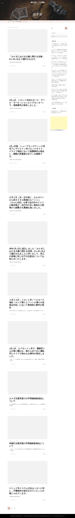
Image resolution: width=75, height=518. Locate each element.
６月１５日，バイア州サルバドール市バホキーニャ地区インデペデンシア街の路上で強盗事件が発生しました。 (59, 57)
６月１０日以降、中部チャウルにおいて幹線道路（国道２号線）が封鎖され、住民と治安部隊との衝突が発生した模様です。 (59, 97)
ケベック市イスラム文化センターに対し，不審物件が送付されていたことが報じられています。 (26, 491)
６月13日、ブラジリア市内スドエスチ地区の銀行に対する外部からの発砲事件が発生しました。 (59, 91)
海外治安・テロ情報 (37, 2)
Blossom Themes (50, 515)
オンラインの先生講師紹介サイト (57, 130)
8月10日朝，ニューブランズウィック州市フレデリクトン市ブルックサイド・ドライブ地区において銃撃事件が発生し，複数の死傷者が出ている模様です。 (27, 151)
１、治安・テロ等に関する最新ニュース (15, 54)
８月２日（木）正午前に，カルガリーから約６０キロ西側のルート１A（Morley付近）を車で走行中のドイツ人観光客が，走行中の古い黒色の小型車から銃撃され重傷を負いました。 (26, 202)
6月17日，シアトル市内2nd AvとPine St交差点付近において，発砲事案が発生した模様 (59, 81)
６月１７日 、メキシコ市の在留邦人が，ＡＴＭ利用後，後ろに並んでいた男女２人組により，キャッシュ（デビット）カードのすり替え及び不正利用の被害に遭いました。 (59, 73)
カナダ (23, 54)
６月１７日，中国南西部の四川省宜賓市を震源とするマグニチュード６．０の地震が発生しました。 (59, 51)
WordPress (62, 515)
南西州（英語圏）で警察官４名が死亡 (58, 85)
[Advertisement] (59, 122)
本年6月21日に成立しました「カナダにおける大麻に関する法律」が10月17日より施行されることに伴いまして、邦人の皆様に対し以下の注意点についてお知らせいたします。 (27, 253)
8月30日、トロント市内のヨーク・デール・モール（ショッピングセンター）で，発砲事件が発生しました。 (27, 102)
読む (44, 65)
